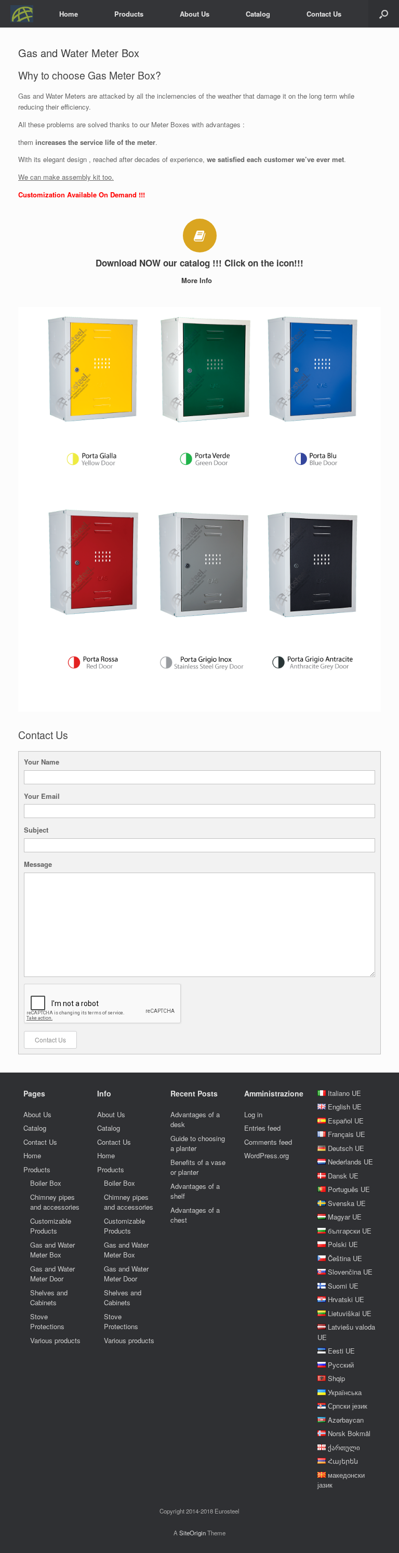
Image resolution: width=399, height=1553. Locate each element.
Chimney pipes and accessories (54, 1202)
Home (68, 14)
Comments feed (268, 1142)
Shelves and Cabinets (49, 1298)
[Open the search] (383, 14)
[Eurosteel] (21, 14)
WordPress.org (266, 1155)
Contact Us (324, 14)
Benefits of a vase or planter (197, 1167)
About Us (194, 14)
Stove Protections (47, 1321)
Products (128, 14)
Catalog (258, 14)
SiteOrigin (192, 1533)
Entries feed (262, 1128)
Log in (253, 1114)
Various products (55, 1340)
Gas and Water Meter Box (52, 1250)
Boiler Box (45, 1183)
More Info (197, 280)
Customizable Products (50, 1226)
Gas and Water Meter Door (52, 1274)
